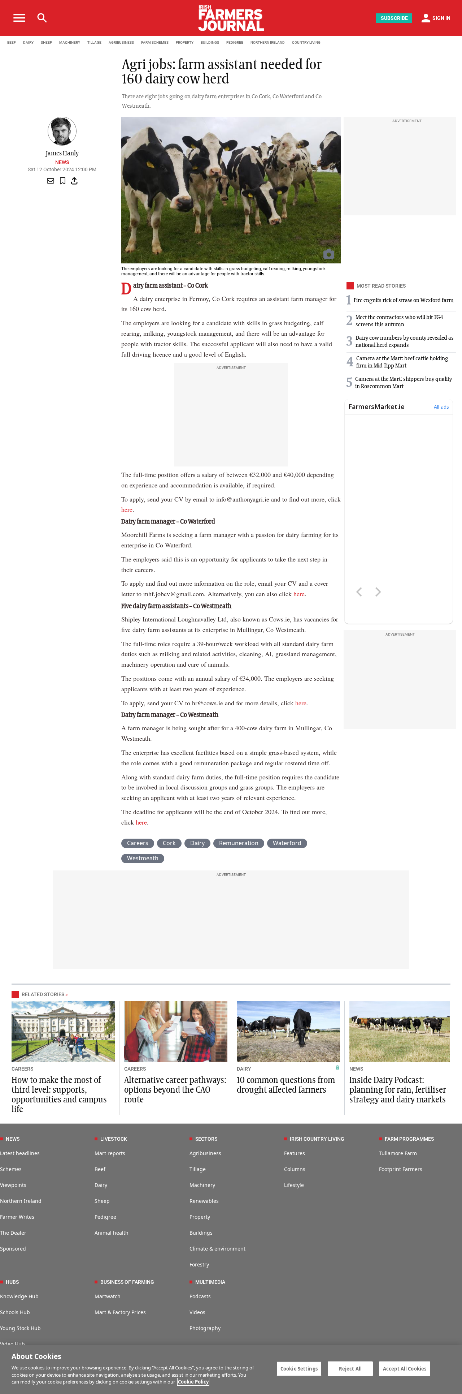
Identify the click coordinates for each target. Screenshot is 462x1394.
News (62, 162)
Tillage (197, 1169)
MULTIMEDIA (210, 1282)
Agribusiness (205, 1153)
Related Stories (43, 994)
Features (294, 1153)
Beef (100, 1169)
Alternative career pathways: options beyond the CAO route (175, 1090)
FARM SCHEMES (155, 42)
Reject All (350, 1368)
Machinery (202, 1185)
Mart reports (110, 1153)
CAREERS (22, 1069)
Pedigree (105, 1216)
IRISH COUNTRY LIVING (317, 1139)
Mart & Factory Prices (120, 1312)
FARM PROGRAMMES (409, 1139)
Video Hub (12, 1344)
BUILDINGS (210, 42)
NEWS (356, 1069)
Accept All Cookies (404, 1368)
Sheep (102, 1200)
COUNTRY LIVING (306, 42)
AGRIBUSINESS (121, 42)
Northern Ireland (21, 1200)
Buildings (201, 1232)
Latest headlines (20, 1153)
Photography (205, 1328)
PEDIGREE (234, 42)
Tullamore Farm (398, 1153)
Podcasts (200, 1296)
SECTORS (206, 1139)
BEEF (11, 42)
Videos (197, 1312)
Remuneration (238, 843)
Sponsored (13, 1248)
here (126, 509)
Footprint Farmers (400, 1169)
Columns (294, 1169)
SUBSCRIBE (394, 18)
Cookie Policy (193, 1381)
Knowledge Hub (19, 1296)
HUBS (12, 1282)
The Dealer (13, 1232)
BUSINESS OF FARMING (127, 1282)
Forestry (199, 1264)
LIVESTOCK (113, 1139)
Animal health (111, 1232)
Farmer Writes (17, 1216)
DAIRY (28, 42)
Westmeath (142, 858)
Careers (137, 843)
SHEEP (46, 42)
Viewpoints (13, 1185)
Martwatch (108, 1296)
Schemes (11, 1169)
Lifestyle (294, 1185)
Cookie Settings (299, 1368)
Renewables (204, 1200)
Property (199, 1216)
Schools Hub (15, 1312)
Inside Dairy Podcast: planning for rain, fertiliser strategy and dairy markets (397, 1090)
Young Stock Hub (20, 1328)
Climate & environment (217, 1248)
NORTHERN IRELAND (267, 42)
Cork (169, 843)
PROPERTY (184, 42)
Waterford (287, 843)
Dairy (197, 843)
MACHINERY (69, 42)
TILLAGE (94, 42)
